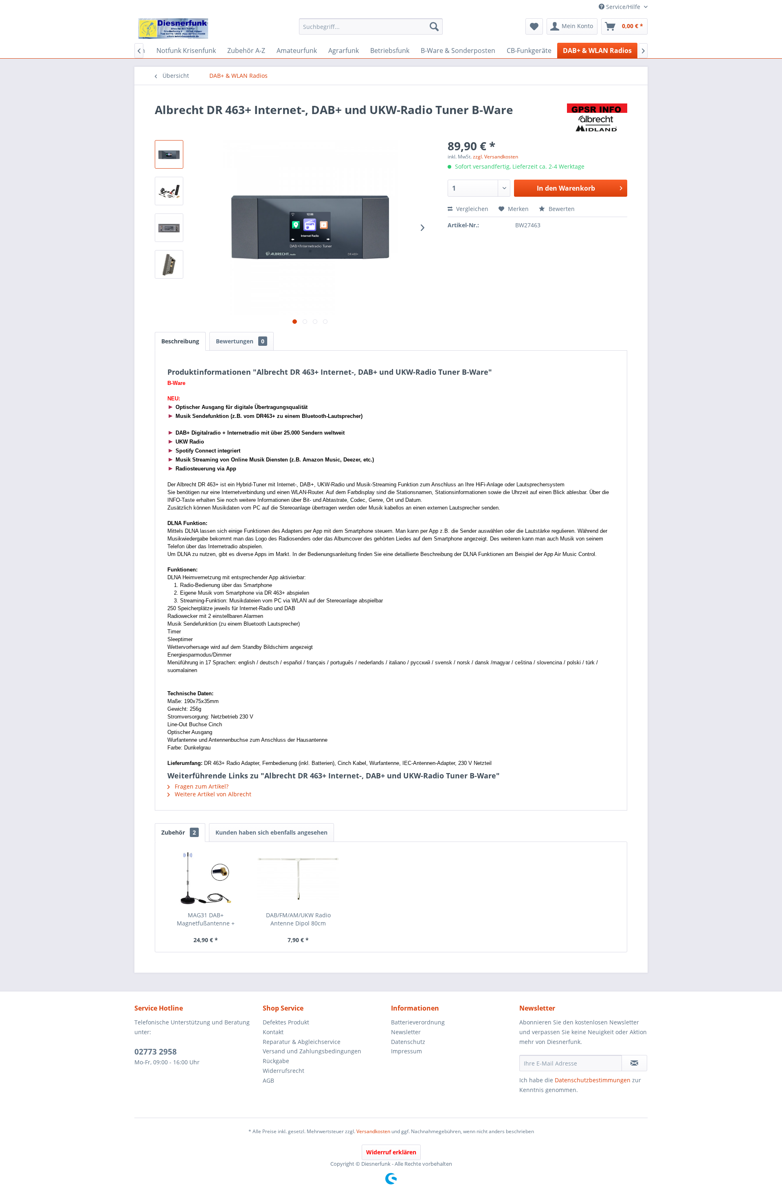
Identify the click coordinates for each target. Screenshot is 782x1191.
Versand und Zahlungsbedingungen (312, 1051)
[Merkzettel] (534, 26)
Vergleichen (471, 209)
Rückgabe (276, 1061)
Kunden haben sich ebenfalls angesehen (271, 832)
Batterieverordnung (418, 1022)
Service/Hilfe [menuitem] (623, 7)
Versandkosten (373, 1131)
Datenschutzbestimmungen (592, 1080)
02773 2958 (155, 1051)
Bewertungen (240, 341)
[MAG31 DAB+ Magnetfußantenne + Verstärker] (205, 878)
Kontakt (273, 1032)
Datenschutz (408, 1042)
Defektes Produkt (286, 1022)
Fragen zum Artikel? (200, 786)
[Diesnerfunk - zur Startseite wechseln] (173, 28)
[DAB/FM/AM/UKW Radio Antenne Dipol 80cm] (298, 878)
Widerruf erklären (391, 1152)
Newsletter (406, 1032)
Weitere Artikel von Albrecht (212, 794)
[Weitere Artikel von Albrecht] (597, 117)
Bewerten (561, 209)
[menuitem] (371, 26)
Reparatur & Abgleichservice (301, 1042)
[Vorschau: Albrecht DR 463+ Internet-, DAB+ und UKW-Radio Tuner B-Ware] (169, 154)
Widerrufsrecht (283, 1071)
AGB (268, 1080)
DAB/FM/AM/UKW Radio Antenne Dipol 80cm (298, 919)
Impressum (406, 1051)
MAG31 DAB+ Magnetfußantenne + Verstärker (206, 919)
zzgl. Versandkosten (495, 156)
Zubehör (178, 832)
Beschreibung (180, 341)
